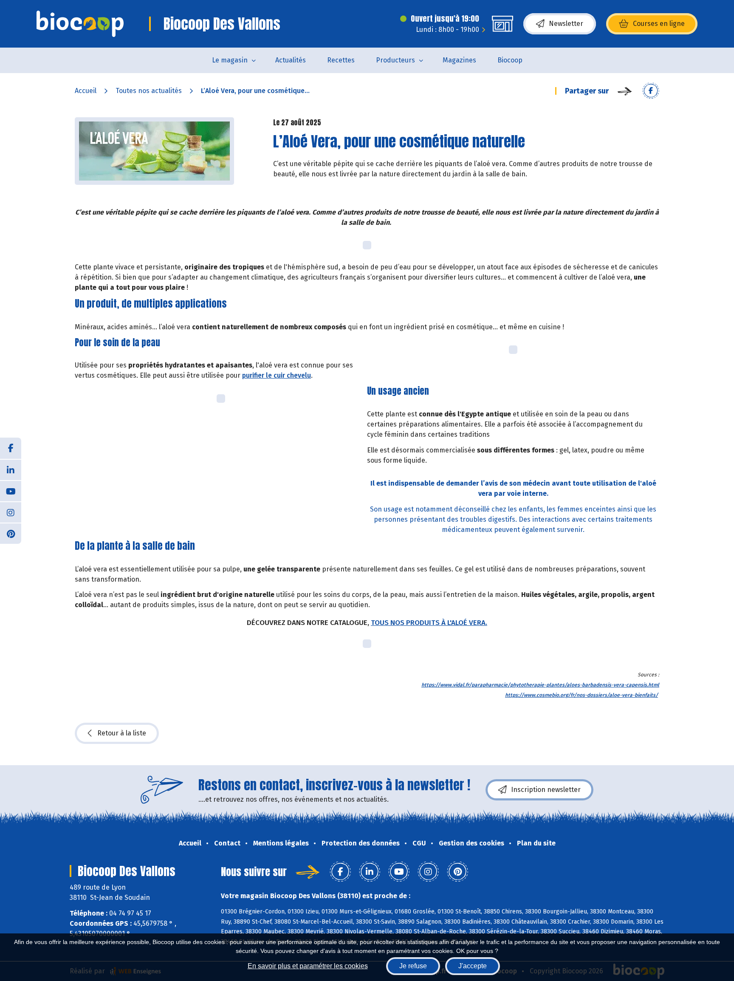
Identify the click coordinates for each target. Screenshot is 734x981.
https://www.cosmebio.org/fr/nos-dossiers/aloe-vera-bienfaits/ (581, 695)
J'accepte (472, 966)
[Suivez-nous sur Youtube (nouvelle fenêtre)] (10, 490)
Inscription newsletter (546, 790)
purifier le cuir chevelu (276, 375)
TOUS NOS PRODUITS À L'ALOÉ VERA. (429, 623)
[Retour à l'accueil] (80, 24)
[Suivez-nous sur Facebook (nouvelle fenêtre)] (10, 448)
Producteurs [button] (395, 60)
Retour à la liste (121, 733)
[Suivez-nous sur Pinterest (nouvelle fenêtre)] (10, 533)
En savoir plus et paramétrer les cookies (308, 966)
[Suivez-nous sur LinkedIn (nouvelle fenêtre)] (10, 469)
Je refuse (413, 966)
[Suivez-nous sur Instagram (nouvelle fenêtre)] (10, 512)
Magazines (459, 60)
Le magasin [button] (230, 60)
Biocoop (509, 60)
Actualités (290, 60)
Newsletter (566, 24)
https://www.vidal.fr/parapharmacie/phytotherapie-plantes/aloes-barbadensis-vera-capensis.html (540, 685)
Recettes (341, 60)
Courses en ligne (659, 24)
